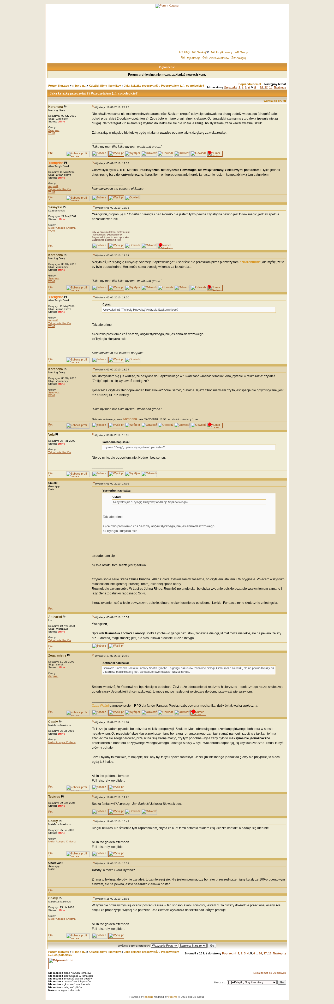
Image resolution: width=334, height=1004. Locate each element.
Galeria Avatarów (218, 58)
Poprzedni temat (249, 84)
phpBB (149, 996)
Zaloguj (241, 58)
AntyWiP (53, 186)
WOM (51, 133)
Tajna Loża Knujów (59, 189)
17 (266, 87)
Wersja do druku (275, 100)
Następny (280, 87)
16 (261, 87)
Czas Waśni (100, 705)
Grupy (244, 52)
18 (270, 87)
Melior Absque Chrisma (62, 227)
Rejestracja (193, 58)
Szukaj (201, 52)
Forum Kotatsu (58, 85)
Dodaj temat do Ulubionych (269, 972)
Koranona (130, 419)
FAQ (187, 52)
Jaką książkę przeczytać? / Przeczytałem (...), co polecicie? (164, 85)
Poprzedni (230, 87)
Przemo (172, 996)
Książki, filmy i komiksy (105, 85)
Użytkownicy (224, 52)
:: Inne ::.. (79, 85)
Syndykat (53, 130)
